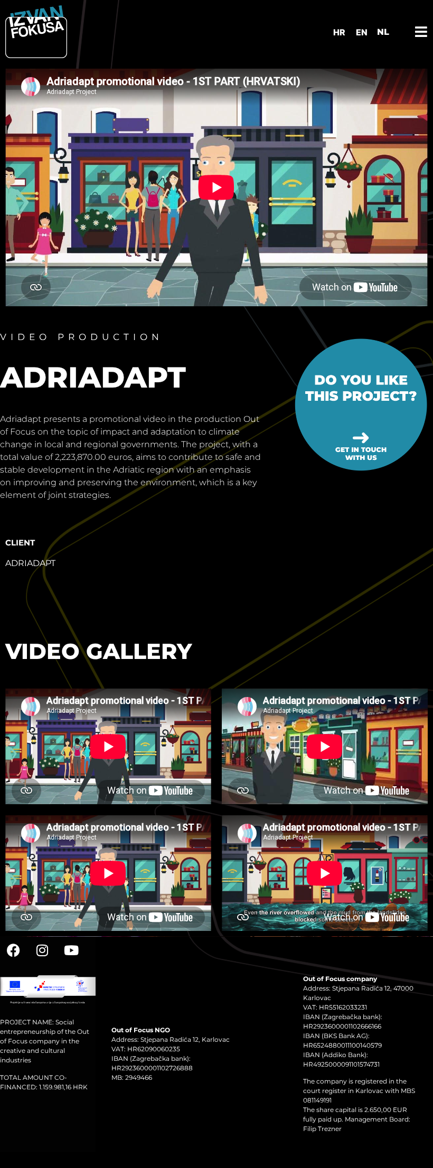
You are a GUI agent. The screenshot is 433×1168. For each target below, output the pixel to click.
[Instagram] (42, 950)
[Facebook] (13, 950)
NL (383, 32)
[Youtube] (71, 950)
